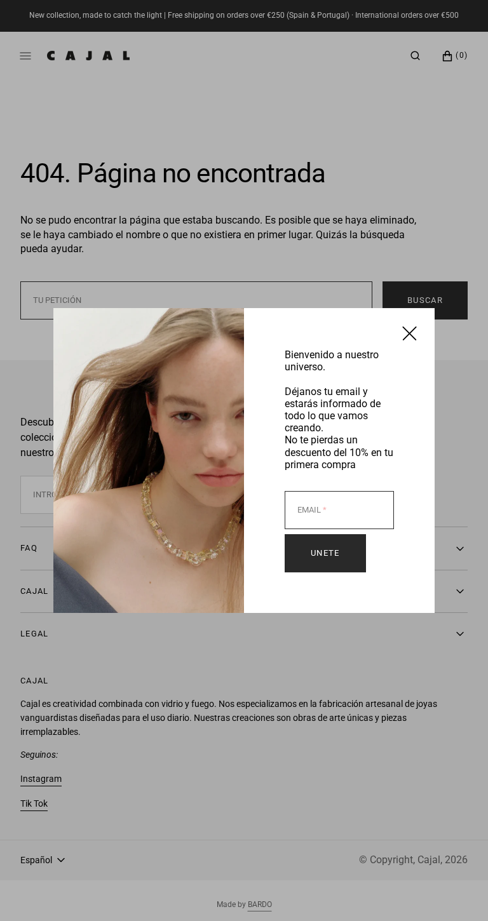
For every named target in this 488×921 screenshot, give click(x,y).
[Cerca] (409, 333)
